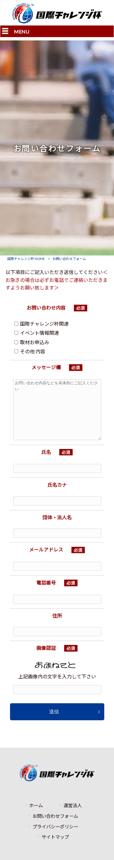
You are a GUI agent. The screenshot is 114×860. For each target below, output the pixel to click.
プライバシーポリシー (55, 826)
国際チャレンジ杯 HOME (26, 259)
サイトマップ (55, 837)
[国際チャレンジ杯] (57, 21)
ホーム (36, 805)
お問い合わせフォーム (55, 816)
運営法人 (73, 805)
